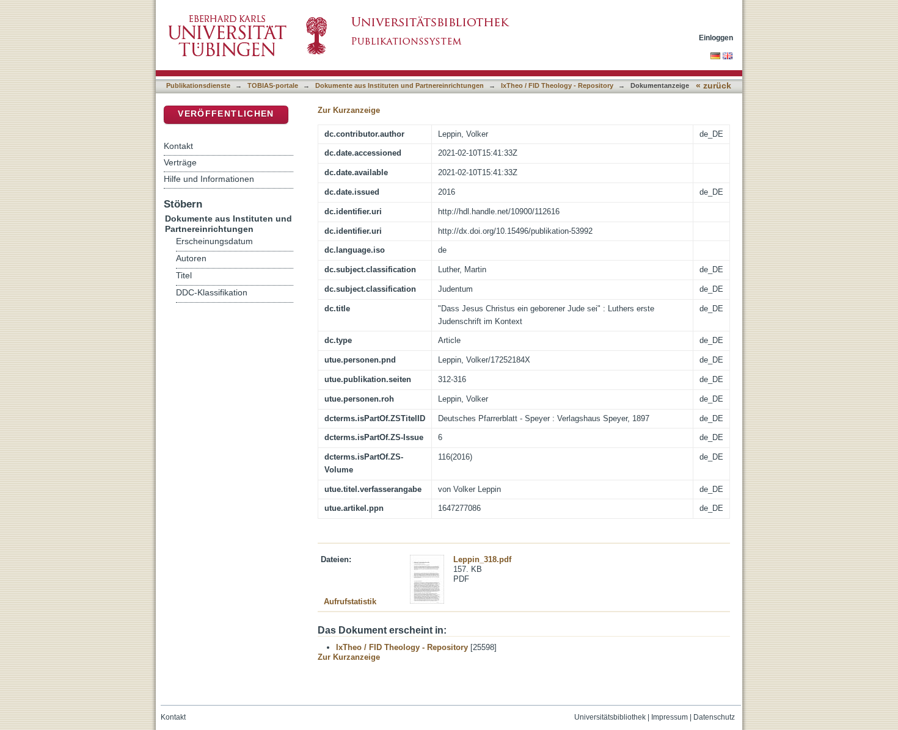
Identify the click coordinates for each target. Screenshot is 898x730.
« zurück (713, 85)
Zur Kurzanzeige (349, 110)
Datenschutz (714, 717)
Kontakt (178, 146)
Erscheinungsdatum (214, 241)
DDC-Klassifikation (211, 292)
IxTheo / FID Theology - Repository (557, 85)
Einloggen (716, 38)
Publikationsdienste (198, 85)
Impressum (669, 717)
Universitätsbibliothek (610, 717)
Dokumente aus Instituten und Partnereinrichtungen (399, 85)
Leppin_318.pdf (482, 559)
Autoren (191, 258)
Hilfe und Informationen (209, 179)
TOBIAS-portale (272, 85)
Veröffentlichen (226, 113)
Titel (184, 275)
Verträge (180, 162)
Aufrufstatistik (350, 601)
